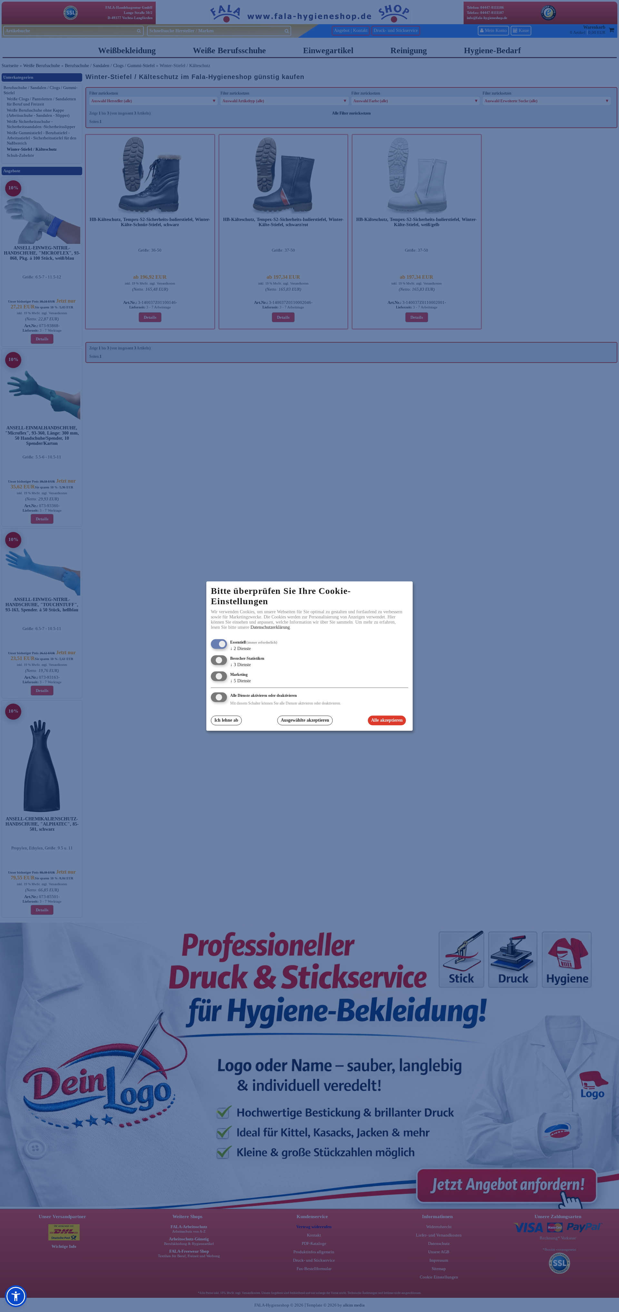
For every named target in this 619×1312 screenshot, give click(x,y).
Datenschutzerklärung (270, 627)
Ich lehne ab (226, 720)
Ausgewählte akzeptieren (305, 720)
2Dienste (240, 648)
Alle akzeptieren (387, 720)
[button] (15, 1296)
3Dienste (240, 664)
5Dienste (240, 680)
